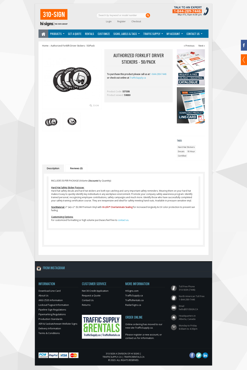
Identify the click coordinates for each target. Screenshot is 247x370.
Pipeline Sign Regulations (52, 309)
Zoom (96, 105)
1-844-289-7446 (158, 74)
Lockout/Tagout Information (54, 304)
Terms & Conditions (49, 333)
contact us (123, 220)
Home (45, 45)
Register (121, 21)
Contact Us (88, 300)
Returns (86, 304)
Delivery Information (50, 328)
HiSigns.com (132, 290)
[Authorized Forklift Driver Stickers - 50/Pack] (51, 122)
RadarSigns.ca (133, 304)
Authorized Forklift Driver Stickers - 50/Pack (73, 45)
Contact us (193, 34)
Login (109, 21)
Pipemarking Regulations (52, 314)
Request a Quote (91, 295)
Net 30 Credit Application (95, 290)
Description (53, 168)
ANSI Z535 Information (51, 300)
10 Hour (191, 151)
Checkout (136, 21)
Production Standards (51, 319)
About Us (43, 295)
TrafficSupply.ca (138, 77)
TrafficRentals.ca (134, 300)
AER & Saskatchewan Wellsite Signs (58, 323)
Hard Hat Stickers (186, 147)
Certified (182, 155)
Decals (181, 151)
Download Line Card (50, 290)
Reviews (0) (76, 168)
